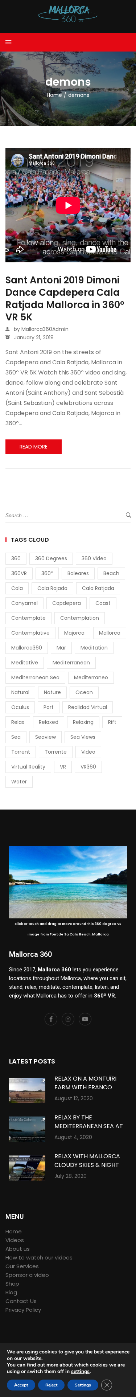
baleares (78, 573)
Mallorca (109, 632)
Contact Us (21, 1301)
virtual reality (28, 766)
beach (111, 573)
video (88, 751)
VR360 (88, 766)
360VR (19, 573)
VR (63, 766)
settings (80, 1371)
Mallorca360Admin (45, 329)
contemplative (30, 632)
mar (61, 647)
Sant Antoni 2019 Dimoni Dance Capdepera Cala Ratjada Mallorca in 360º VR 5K (64, 298)
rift (112, 722)
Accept (21, 1385)
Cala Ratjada (98, 588)
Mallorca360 (26, 647)
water (19, 781)
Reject (51, 1385)
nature (52, 692)
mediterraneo (91, 677)
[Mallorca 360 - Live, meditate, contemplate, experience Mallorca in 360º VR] (68, 13)
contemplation (79, 618)
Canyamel (24, 603)
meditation (94, 647)
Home (13, 1231)
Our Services (22, 1266)
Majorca (74, 632)
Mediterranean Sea (35, 677)
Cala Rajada (52, 588)
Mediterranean (71, 662)
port (49, 707)
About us (17, 1249)
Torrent (20, 751)
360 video (94, 558)
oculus (20, 707)
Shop (12, 1283)
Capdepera (66, 603)
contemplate (28, 618)
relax (17, 722)
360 (16, 558)
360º (47, 573)
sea (16, 737)
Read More (34, 446)
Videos (14, 1240)
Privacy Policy (23, 1310)
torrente (56, 751)
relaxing (83, 722)
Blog (11, 1292)
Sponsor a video (27, 1275)
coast (103, 603)
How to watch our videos (39, 1257)
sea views (82, 737)
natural (20, 692)
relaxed (48, 722)
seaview (45, 737)
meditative (24, 662)
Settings (83, 1385)
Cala (17, 588)
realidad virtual (87, 707)
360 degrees (51, 558)
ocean (84, 692)
